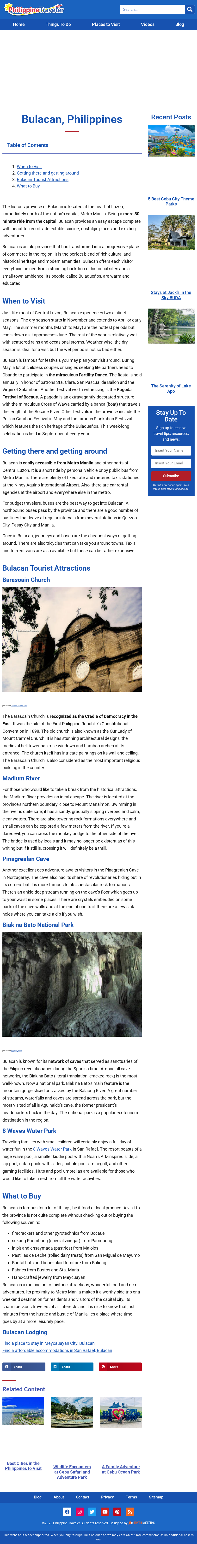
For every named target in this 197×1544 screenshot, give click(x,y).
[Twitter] (92, 1512)
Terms (131, 1497)
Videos (147, 24)
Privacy (107, 1497)
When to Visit (29, 166)
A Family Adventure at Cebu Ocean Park (121, 1469)
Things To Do (58, 24)
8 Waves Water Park (52, 1149)
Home (19, 24)
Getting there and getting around (48, 172)
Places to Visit (106, 24)
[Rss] (130, 1512)
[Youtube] (105, 1512)
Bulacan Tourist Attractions (42, 179)
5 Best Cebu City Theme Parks (171, 201)
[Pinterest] (117, 1512)
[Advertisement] (98, 65)
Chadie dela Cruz (19, 705)
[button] (23, 1367)
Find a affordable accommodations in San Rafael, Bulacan (57, 1350)
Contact (82, 1497)
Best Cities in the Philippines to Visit (23, 1466)
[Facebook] (67, 1512)
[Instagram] (80, 1512)
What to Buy (28, 185)
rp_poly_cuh (16, 1050)
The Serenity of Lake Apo (171, 388)
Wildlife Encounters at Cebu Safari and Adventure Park (72, 1472)
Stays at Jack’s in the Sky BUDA (171, 295)
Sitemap (156, 1497)
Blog (179, 24)
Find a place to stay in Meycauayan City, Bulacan (48, 1343)
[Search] (190, 9)
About (59, 1497)
